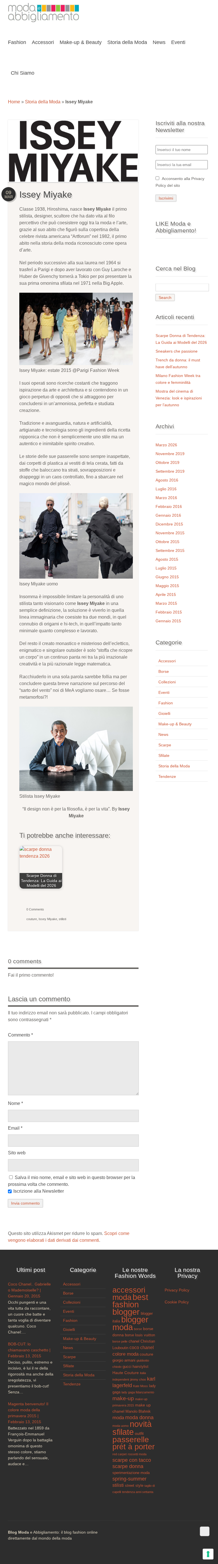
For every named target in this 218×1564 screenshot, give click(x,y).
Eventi (163, 692)
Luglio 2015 (166, 568)
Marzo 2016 (166, 497)
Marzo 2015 (166, 603)
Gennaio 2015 (168, 621)
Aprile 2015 (166, 594)
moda (118, 1417)
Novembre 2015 (170, 533)
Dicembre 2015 (169, 524)
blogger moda (130, 1323)
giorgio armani (123, 1360)
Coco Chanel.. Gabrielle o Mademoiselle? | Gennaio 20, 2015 (29, 1290)
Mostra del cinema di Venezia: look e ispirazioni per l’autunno (179, 398)
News (163, 734)
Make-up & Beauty (175, 724)
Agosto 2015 (167, 559)
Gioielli (164, 713)
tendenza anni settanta (137, 1492)
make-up (123, 1398)
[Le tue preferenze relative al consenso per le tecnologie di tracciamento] (208, 1554)
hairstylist (140, 1367)
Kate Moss (140, 1386)
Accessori (167, 661)
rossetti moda (137, 1454)
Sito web (17, 1152)
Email (15, 1128)
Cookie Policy (177, 1302)
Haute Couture (125, 1372)
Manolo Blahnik (138, 1412)
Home (14, 101)
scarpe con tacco (131, 1460)
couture (31, 919)
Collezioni (167, 682)
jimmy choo (138, 1379)
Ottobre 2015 (167, 541)
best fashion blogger (130, 1304)
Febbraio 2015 (169, 612)
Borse (163, 671)
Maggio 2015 (167, 585)
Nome (15, 1103)
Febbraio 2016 (169, 506)
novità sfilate (132, 1428)
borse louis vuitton (140, 1335)
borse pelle (119, 1341)
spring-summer (129, 1479)
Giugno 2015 (167, 577)
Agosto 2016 (167, 480)
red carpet (119, 1454)
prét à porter (133, 1446)
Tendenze (167, 776)
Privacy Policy (177, 1290)
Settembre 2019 (170, 471)
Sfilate (163, 755)
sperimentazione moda (131, 1473)
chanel (134, 1341)
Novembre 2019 (170, 453)
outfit (139, 1433)
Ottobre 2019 (167, 462)
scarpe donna (127, 1466)
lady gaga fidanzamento (137, 1392)
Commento (20, 1035)
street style (134, 1486)
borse (138, 1329)
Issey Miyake (48, 919)
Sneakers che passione (177, 351)
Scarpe (164, 745)
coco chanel (141, 1347)
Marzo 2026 (166, 445)
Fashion (165, 703)
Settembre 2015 (170, 550)
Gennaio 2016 (168, 515)
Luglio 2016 (166, 489)
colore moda (125, 1354)
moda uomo (120, 1425)
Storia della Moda (42, 101)
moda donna (139, 1417)
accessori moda (128, 1294)
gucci (127, 1367)
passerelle (130, 1439)
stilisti (62, 919)
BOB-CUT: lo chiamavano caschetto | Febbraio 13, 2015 (29, 1350)
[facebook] (204, 1531)
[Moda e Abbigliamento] (43, 20)
